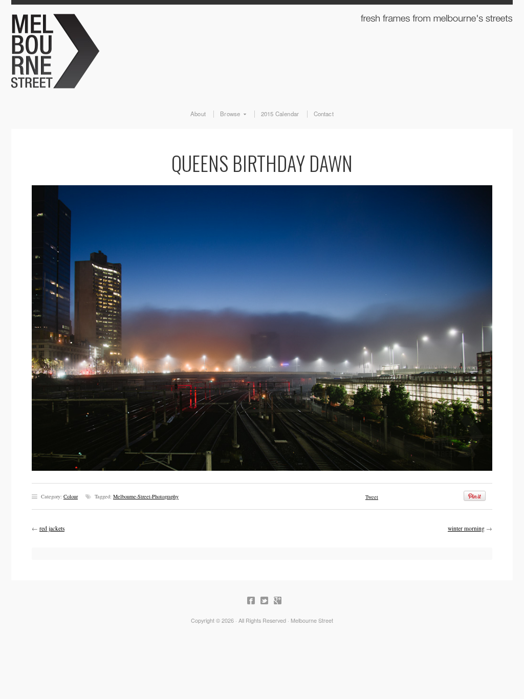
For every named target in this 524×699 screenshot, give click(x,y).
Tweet (371, 496)
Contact (324, 114)
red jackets (51, 528)
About (198, 114)
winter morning (466, 528)
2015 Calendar (280, 114)
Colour (70, 496)
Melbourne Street (262, 49)
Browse (226, 114)
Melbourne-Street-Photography (146, 496)
